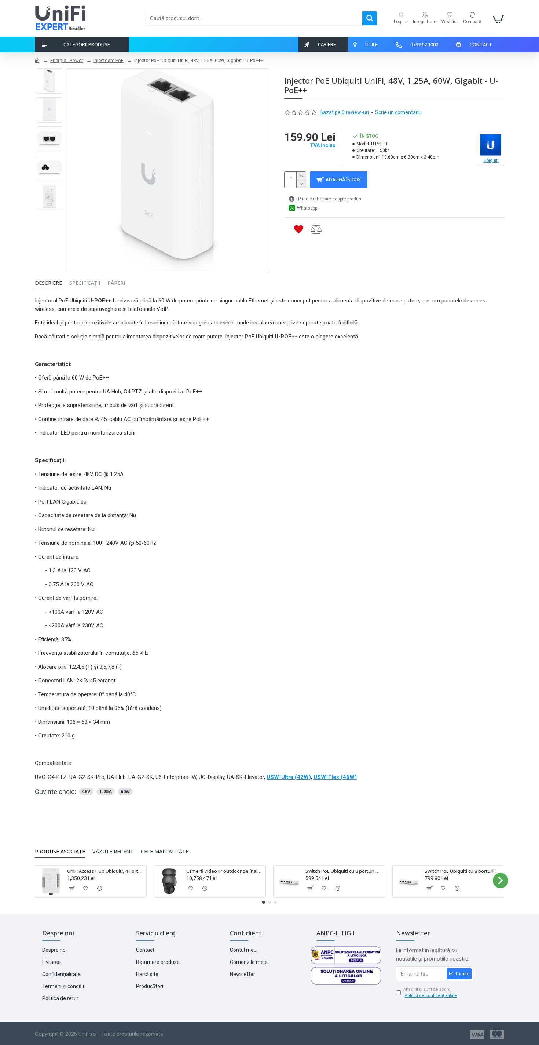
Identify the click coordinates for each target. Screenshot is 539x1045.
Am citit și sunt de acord (430, 992)
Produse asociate (60, 851)
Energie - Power (66, 60)
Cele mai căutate (164, 851)
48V (86, 791)
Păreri (116, 283)
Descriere (48, 283)
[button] (38, 880)
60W (125, 791)
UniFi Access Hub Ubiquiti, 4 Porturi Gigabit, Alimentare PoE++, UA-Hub (105, 871)
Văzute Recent (112, 851)
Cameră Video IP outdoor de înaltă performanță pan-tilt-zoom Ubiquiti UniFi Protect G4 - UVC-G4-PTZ (224, 871)
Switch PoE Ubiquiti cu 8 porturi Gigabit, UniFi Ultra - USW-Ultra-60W (463, 871)
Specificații (84, 283)
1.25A (105, 791)
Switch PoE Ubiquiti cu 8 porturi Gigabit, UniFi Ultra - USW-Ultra (343, 871)
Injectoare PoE (109, 60)
